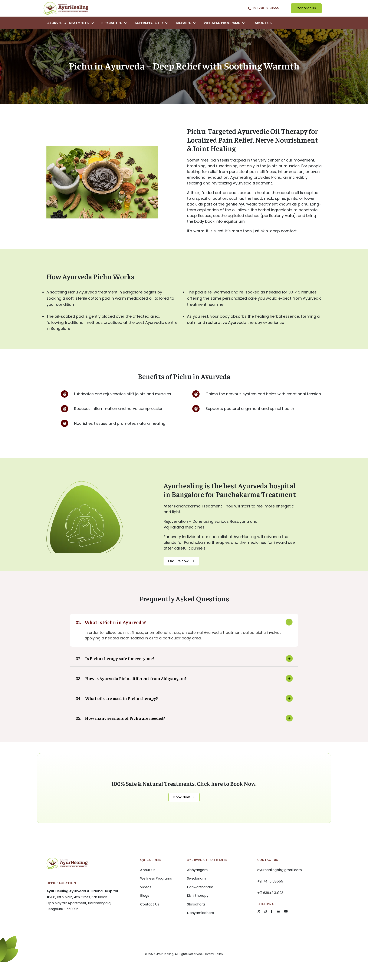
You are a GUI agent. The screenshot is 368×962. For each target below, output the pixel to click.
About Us (263, 22)
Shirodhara (196, 904)
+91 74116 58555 (270, 881)
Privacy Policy (213, 954)
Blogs (144, 895)
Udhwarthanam (200, 887)
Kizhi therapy (197, 895)
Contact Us (306, 8)
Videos (145, 887)
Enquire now (178, 561)
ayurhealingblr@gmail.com (279, 869)
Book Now (181, 797)
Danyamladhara (200, 912)
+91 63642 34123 (270, 892)
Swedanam (196, 878)
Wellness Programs (156, 878)
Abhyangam (197, 869)
